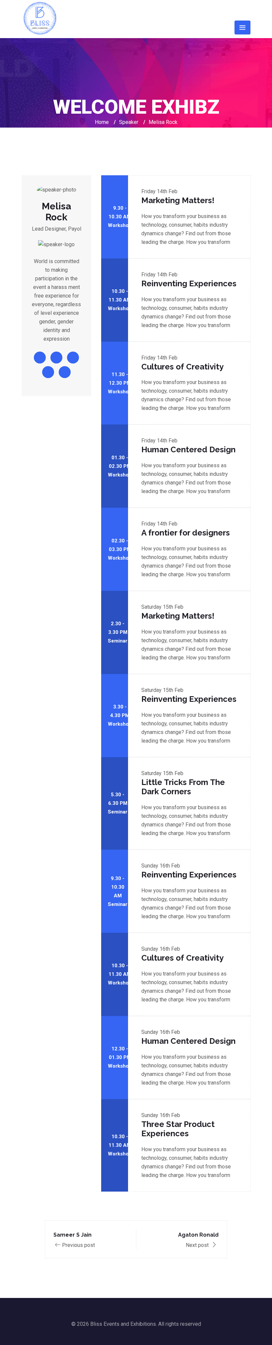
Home (102, 122)
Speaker (128, 122)
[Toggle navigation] (242, 27)
